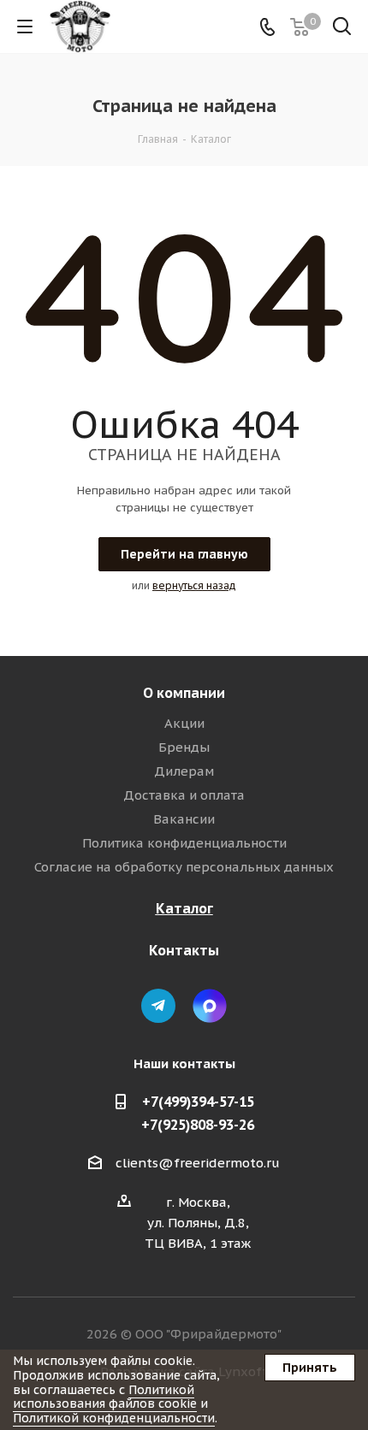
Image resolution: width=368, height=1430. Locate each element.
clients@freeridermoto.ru (198, 1163)
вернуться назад (194, 585)
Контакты (184, 950)
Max (210, 1006)
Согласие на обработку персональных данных (184, 867)
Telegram (158, 1006)
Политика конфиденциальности (184, 843)
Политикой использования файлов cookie (105, 1397)
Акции (184, 723)
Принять (309, 1367)
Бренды (184, 747)
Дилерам (184, 771)
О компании (184, 692)
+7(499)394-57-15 (198, 1101)
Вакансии (184, 819)
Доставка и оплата (184, 795)
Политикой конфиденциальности (114, 1418)
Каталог (184, 908)
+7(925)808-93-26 (197, 1124)
